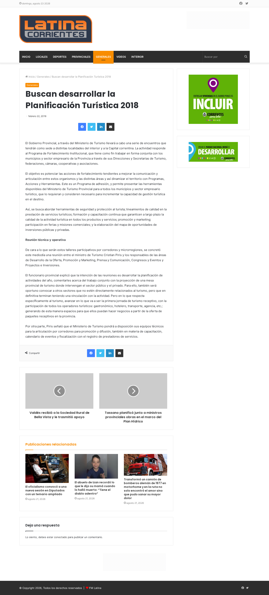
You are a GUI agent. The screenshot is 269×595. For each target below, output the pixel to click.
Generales (103, 56)
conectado (60, 537)
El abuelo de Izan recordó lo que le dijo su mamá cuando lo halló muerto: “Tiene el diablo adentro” (95, 488)
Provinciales (81, 56)
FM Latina (95, 587)
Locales (41, 56)
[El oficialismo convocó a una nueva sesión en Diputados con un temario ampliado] (47, 468)
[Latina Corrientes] (55, 29)
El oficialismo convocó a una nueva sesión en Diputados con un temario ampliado (46, 490)
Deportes (59, 56)
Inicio (26, 56)
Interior (137, 56)
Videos (121, 56)
